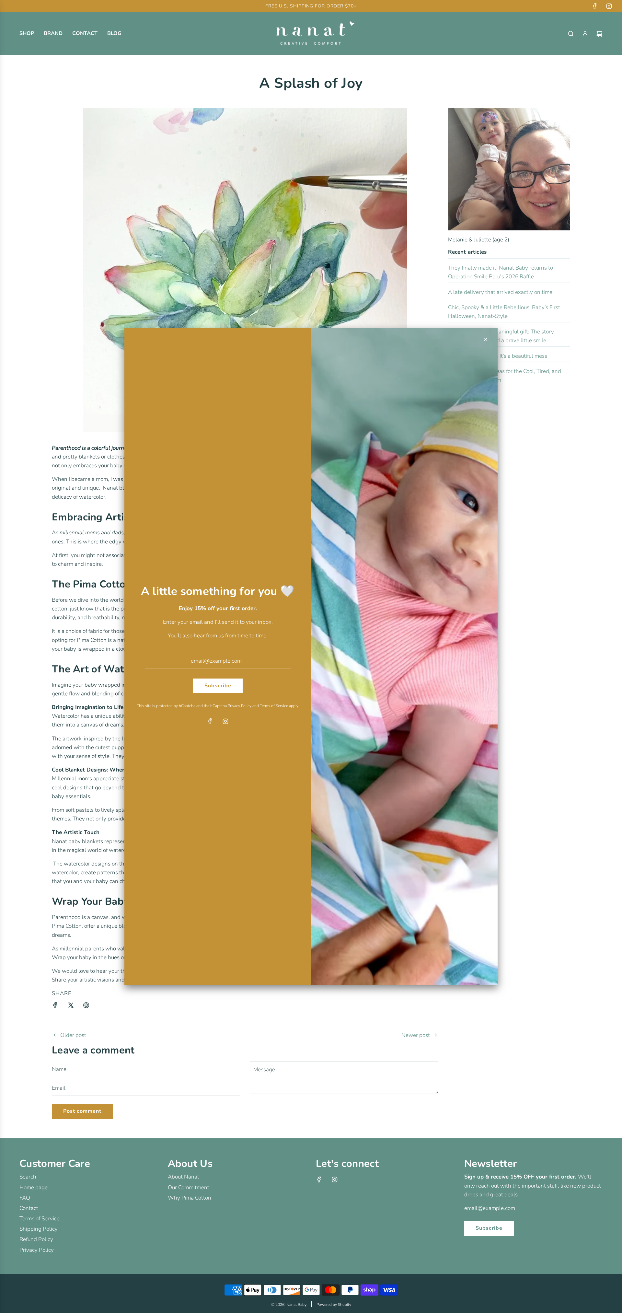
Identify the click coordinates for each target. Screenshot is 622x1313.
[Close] (485, 339)
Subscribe (217, 685)
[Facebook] (210, 721)
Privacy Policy (239, 705)
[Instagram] (225, 721)
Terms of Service (274, 705)
